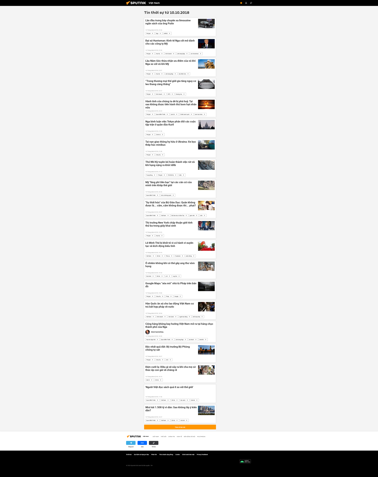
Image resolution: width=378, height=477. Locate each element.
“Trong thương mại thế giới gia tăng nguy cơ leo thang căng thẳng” (170, 82)
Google (176, 296)
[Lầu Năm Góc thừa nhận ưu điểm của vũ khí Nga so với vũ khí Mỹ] (206, 64)
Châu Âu (158, 155)
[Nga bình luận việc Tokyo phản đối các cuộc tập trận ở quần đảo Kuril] (206, 124)
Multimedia (201, 436)
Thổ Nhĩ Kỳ (171, 175)
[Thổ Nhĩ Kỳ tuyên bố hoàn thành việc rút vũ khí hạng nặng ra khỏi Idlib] (206, 165)
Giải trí (148, 380)
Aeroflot (201, 339)
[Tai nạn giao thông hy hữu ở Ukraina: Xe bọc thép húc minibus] (206, 145)
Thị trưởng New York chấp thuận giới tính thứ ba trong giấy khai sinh (169, 224)
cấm (201, 215)
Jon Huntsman (194, 53)
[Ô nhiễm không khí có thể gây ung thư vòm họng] (206, 266)
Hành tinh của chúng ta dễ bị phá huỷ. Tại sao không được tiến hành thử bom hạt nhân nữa (170, 104)
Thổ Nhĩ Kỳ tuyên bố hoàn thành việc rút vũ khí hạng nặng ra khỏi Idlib (170, 163)
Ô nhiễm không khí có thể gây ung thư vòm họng (170, 265)
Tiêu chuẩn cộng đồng (166, 454)
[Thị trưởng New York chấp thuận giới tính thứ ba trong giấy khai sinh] (206, 225)
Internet (193, 400)
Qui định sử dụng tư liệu (141, 454)
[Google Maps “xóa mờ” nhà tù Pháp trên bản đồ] (206, 286)
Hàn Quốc (171, 316)
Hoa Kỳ (158, 53)
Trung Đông (149, 175)
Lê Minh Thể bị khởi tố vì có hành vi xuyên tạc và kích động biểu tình (169, 244)
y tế (166, 276)
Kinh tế (179, 436)
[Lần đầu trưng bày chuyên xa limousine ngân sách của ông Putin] (206, 23)
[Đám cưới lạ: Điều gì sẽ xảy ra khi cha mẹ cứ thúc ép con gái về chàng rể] (206, 370)
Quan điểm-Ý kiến (160, 114)
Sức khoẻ (148, 276)
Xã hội (158, 256)
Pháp (167, 296)
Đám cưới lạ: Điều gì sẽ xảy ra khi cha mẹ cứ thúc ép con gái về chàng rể (170, 368)
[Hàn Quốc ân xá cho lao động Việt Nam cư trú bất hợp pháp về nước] (206, 306)
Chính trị (158, 134)
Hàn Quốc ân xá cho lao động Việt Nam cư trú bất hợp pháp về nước (169, 305)
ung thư (175, 276)
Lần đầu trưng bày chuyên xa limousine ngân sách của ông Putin (168, 22)
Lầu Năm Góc (182, 74)
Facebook (177, 256)
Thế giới (148, 33)
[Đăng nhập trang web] (246, 3)
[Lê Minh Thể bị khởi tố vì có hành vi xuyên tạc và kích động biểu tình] (206, 246)
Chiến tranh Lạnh (184, 114)
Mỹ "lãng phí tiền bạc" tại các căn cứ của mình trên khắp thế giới (168, 184)
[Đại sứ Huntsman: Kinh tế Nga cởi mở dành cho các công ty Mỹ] (206, 43)
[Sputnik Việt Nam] (137, 5)
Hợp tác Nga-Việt (150, 339)
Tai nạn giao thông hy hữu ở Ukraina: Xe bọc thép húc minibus (170, 143)
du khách (191, 339)
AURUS (166, 33)
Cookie (177, 454)
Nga (157, 33)
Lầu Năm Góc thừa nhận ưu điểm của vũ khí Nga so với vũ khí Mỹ (170, 62)
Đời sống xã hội (189, 436)
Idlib (180, 175)
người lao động (183, 316)
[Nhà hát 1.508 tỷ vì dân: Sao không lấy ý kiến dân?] (206, 410)
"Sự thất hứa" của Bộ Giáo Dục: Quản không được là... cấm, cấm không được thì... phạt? (170, 204)
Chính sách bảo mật (188, 454)
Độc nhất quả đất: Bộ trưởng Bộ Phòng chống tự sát (167, 348)
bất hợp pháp (196, 316)
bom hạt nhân (198, 114)
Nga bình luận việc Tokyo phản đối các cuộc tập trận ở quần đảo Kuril (170, 123)
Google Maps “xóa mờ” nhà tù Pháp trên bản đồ (170, 285)
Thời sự (168, 256)
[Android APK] (245, 461)
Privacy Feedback (202, 454)
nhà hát (183, 420)
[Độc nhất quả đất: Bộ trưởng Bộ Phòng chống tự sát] (206, 349)
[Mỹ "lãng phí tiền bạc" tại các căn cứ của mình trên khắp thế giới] (206, 185)
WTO (169, 94)
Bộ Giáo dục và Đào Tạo (178, 215)
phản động (189, 256)
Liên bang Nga (181, 53)
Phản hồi (154, 454)
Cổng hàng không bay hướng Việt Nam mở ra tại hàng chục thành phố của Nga (179, 325)
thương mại (179, 94)
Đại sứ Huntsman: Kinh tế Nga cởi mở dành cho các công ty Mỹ (170, 42)
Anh (167, 360)
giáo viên (192, 215)
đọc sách (183, 400)
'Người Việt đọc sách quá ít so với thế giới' (169, 387)
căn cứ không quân (166, 195)
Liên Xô (173, 114)
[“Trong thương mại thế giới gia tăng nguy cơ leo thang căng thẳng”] (206, 84)
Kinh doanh (168, 53)
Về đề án (129, 454)
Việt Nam (163, 215)
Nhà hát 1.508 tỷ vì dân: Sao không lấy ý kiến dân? (171, 409)
